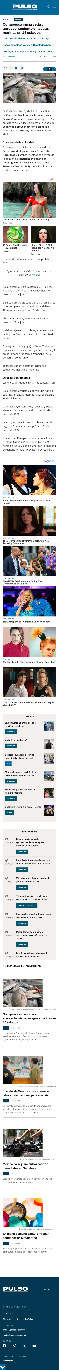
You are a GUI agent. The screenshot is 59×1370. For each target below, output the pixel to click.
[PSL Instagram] (14, 1346)
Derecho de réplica (24, 1319)
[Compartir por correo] (21, 68)
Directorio (7, 1319)
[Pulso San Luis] (24, 7)
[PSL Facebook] (4, 1346)
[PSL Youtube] (34, 1346)
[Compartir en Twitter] (10, 67)
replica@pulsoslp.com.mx (14, 1335)
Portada (5, 19)
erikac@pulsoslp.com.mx (14, 1330)
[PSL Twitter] (24, 1346)
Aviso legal (8, 1360)
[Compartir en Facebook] (5, 68)
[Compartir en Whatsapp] (16, 68)
